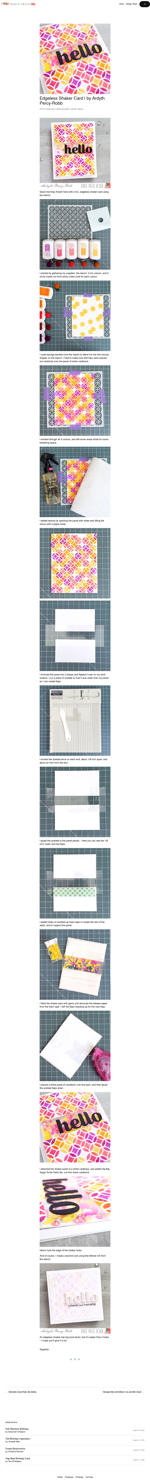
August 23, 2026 (139, 1430)
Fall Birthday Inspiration (17, 1440)
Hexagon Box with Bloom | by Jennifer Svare (122, 1392)
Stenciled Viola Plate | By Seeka (22, 1392)
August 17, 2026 (139, 1460)
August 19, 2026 (139, 1450)
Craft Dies (73, 109)
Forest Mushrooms (15, 1450)
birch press (50, 109)
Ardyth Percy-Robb (62, 109)
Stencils (80, 109)
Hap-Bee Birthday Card (17, 1459)
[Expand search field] (144, 4)
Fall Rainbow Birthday (17, 1430)
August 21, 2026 (139, 1440)
